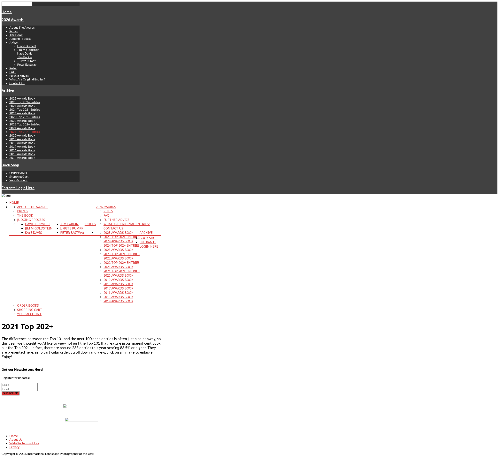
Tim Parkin (24, 57)
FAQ (12, 72)
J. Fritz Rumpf (26, 61)
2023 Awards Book (22, 113)
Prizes (13, 31)
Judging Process (20, 38)
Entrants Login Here (18, 188)
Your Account (18, 180)
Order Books (18, 173)
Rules (13, 68)
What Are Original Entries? (27, 79)
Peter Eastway (26, 64)
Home (7, 12)
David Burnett (26, 46)
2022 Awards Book (22, 120)
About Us (15, 439)
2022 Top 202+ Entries (24, 124)
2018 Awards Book (22, 143)
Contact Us (17, 83)
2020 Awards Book (22, 135)
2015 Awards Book (22, 154)
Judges (90, 224)
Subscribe (10, 393)
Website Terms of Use (24, 443)
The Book (16, 35)
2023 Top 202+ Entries (24, 117)
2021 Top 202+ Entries (24, 131)
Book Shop (10, 165)
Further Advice (19, 75)
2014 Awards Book (22, 157)
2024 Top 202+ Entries (24, 109)
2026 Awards (13, 20)
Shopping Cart (18, 176)
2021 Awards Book (22, 128)
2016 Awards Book (22, 150)
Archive (8, 90)
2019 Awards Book (22, 139)
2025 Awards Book (22, 98)
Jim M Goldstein (28, 49)
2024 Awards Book (22, 106)
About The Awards (22, 27)
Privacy (14, 447)
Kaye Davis (24, 53)
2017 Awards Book (22, 146)
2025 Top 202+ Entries (24, 102)
